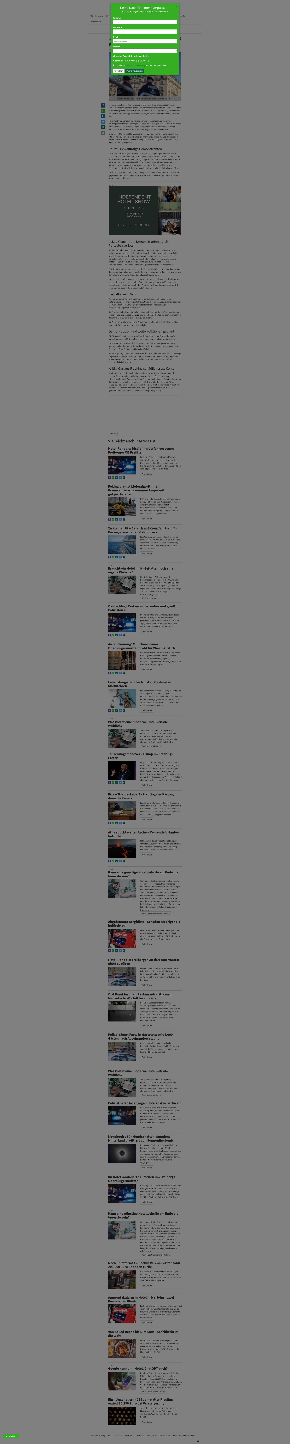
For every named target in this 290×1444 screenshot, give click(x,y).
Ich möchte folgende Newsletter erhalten (131, 56)
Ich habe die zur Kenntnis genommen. (141, 65)
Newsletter (12, 1436)
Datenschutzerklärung (135, 65)
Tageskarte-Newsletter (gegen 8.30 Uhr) (132, 60)
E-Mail (116, 37)
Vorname (117, 18)
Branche (116, 46)
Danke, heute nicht (134, 70)
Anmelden (118, 70)
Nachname (117, 27)
